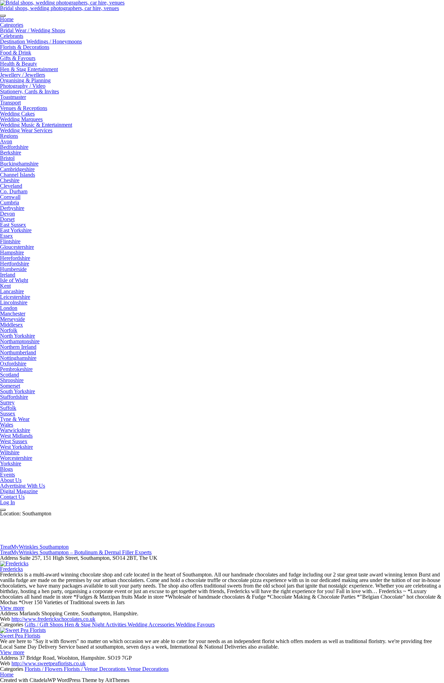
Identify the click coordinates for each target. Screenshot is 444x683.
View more (12, 608)
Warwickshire (15, 430)
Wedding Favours (195, 624)
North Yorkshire (17, 336)
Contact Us (12, 497)
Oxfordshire (13, 363)
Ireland (7, 275)
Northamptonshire (20, 341)
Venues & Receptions (23, 108)
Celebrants (11, 36)
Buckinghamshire (19, 164)
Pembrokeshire (16, 369)
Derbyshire (12, 208)
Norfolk (8, 330)
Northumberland (18, 352)
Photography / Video (22, 86)
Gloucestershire (17, 247)
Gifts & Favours (17, 58)
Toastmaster (13, 97)
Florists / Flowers (44, 669)
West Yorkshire (16, 447)
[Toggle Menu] (3, 16)
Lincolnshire (13, 302)
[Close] (3, 510)
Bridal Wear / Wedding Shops (32, 30)
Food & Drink (15, 53)
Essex (6, 236)
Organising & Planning (25, 80)
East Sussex (13, 225)
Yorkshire (10, 463)
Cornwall (10, 197)
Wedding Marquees (21, 119)
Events (7, 475)
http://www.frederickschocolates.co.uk (53, 619)
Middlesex (11, 325)
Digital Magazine (19, 491)
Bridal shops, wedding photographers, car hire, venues (59, 8)
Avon (6, 141)
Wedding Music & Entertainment (36, 125)
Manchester (12, 314)
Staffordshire (14, 397)
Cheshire (9, 180)
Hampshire (12, 252)
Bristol (7, 158)
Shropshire (12, 380)
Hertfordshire (14, 264)
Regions (9, 136)
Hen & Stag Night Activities (96, 624)
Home (7, 19)
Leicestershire (15, 297)
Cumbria (9, 202)
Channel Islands (17, 175)
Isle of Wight (14, 280)
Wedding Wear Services (26, 130)
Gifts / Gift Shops (45, 624)
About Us (11, 480)
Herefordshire (15, 258)
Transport (10, 103)
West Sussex (13, 441)
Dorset (7, 219)
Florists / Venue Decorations (95, 669)
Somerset (10, 386)
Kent (5, 286)
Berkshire (10, 152)
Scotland (9, 375)
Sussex (7, 413)
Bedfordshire (14, 147)
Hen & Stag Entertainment (29, 69)
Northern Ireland (18, 347)
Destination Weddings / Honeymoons (41, 41)
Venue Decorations (148, 669)
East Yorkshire (16, 230)
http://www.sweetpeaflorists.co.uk (48, 663)
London (8, 308)
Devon (7, 214)
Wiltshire (9, 452)
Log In (7, 502)
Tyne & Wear (14, 419)
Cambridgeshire (17, 169)
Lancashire (12, 291)
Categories (11, 25)
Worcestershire (16, 458)
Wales (6, 425)
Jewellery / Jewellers (22, 75)
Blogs (6, 469)
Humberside (13, 269)
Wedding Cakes (17, 114)
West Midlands (16, 436)
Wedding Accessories (152, 624)
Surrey (7, 402)
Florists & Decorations (24, 47)
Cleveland (11, 186)
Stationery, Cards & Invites (29, 91)
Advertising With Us (22, 486)
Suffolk (8, 408)
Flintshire (10, 241)
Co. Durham (13, 191)
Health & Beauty (18, 64)
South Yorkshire (17, 391)
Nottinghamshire (18, 358)
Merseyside (12, 319)
